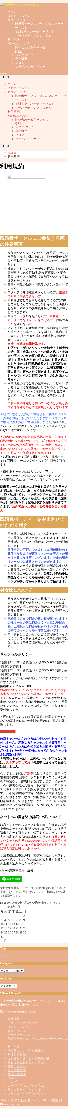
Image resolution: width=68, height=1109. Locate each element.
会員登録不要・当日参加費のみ (29, 1058)
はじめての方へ (18, 15)
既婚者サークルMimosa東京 (39, 1100)
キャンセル (7, 731)
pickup (3, 956)
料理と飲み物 (17, 1054)
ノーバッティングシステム (33, 35)
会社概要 (21, 58)
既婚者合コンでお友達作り (26, 1050)
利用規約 (14, 39)
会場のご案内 (17, 1070)
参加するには (17, 19)
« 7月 (3, 940)
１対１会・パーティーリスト (34, 31)
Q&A (18, 51)
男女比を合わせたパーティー (27, 1062)
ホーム (12, 11)
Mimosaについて (18, 43)
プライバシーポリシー (30, 66)
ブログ (19, 62)
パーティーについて (21, 1034)
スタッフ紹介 (24, 54)
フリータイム (17, 1066)
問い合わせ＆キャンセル (31, 47)
